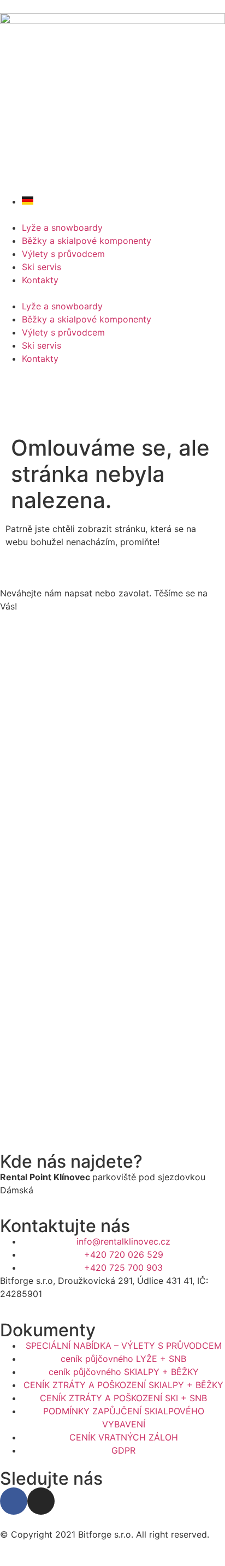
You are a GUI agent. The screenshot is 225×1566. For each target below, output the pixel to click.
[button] (112, 293)
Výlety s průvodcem (63, 253)
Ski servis (41, 266)
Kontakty (40, 279)
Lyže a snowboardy (62, 227)
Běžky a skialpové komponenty (86, 240)
